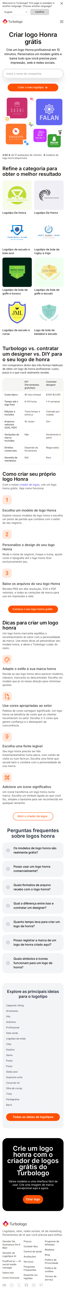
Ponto (9, 1061)
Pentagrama (12, 1099)
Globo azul (12, 1072)
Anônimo (11, 1022)
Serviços (28, 1261)
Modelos (49, 1249)
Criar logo (33, 1199)
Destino (10, 1049)
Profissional (12, 1027)
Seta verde (12, 1033)
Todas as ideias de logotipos (33, 1117)
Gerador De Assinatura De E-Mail (11, 1244)
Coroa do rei (13, 1083)
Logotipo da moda (15, 1038)
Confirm (39, 12)
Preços (27, 1241)
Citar (8, 1044)
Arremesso (12, 1011)
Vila (8, 1016)
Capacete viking (15, 1005)
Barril (9, 1105)
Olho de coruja (14, 1088)
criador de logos (29, 484)
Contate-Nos (31, 1246)
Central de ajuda (33, 1251)
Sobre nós (8, 1273)
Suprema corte (14, 1077)
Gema (9, 1055)
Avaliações (30, 1256)
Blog (47, 1255)
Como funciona (10, 1278)
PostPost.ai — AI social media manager (11, 1264)
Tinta (9, 1094)
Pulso (9, 1066)
